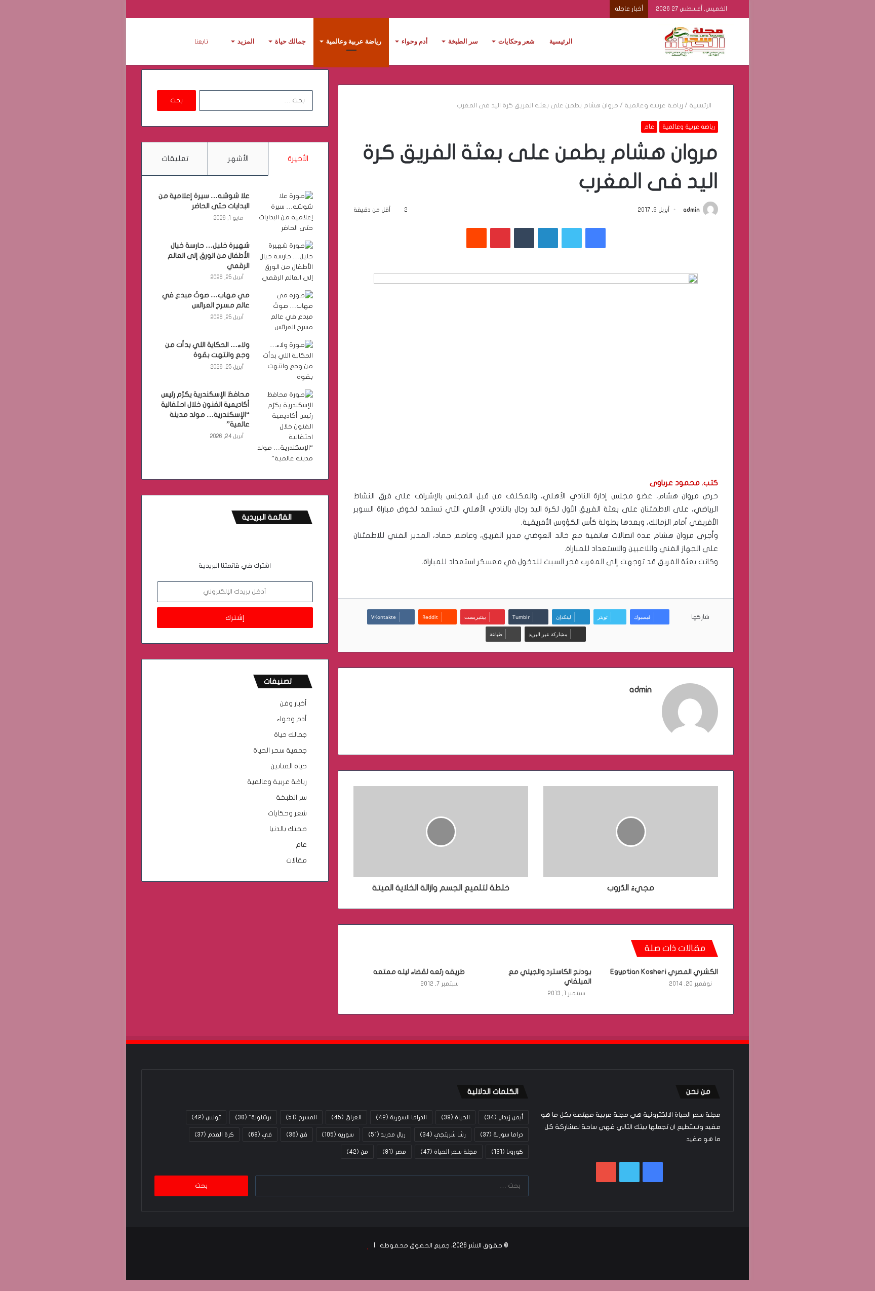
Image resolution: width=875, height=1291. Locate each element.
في (260, 1134)
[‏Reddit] (476, 238)
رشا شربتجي (443, 1134)
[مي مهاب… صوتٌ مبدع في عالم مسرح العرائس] (285, 311)
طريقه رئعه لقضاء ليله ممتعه (419, 971)
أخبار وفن (293, 703)
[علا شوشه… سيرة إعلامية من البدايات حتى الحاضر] (285, 212)
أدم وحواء (415, 41)
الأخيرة (298, 158)
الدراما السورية (401, 1117)
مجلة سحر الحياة (448, 1152)
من (357, 1152)
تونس (206, 1117)
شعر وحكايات (516, 41)
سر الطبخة (463, 41)
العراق (346, 1117)
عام (649, 127)
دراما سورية (501, 1134)
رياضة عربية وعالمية (353, 41)
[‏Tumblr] (524, 238)
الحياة (455, 1117)
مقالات (296, 860)
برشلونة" (253, 1117)
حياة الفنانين (288, 766)
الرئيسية (561, 41)
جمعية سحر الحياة (280, 750)
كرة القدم (214, 1134)
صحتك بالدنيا (288, 829)
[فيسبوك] (595, 238)
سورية (338, 1134)
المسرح (301, 1117)
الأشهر (238, 158)
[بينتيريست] (500, 238)
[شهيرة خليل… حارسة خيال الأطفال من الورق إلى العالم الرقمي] (285, 262)
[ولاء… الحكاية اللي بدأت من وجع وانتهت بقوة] (285, 361)
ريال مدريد (387, 1134)
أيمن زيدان (503, 1117)
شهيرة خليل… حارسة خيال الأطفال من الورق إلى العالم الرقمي (209, 255)
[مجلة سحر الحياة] (696, 41)
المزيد (246, 41)
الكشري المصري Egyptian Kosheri (664, 971)
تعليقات (175, 158)
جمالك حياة (290, 41)
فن (296, 1134)
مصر (394, 1152)
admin (691, 210)
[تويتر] (572, 238)
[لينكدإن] (548, 238)
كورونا (507, 1152)
